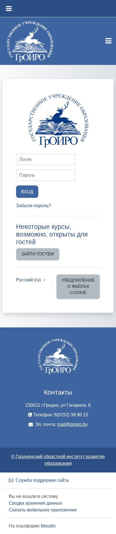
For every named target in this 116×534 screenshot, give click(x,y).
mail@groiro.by (72, 424)
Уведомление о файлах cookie (78, 286)
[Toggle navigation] (108, 41)
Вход (27, 191)
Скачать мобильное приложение (43, 509)
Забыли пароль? (33, 205)
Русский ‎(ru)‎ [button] (29, 279)
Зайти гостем (37, 254)
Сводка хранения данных (35, 503)
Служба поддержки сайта (42, 480)
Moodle (48, 526)
